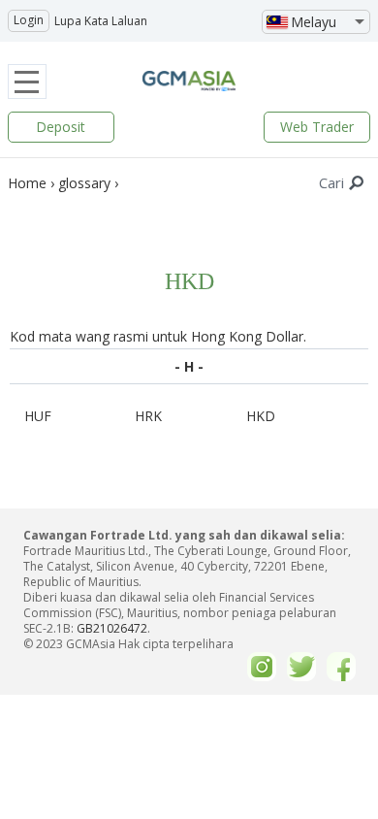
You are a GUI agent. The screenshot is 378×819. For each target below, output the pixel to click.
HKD (260, 416)
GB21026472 (112, 628)
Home (27, 183)
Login (29, 20)
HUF (37, 416)
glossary (84, 183)
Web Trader (317, 126)
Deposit (60, 126)
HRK (148, 416)
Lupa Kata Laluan (100, 21)
